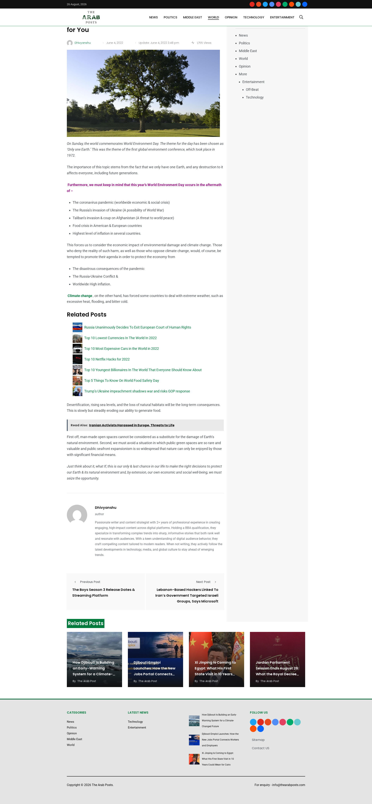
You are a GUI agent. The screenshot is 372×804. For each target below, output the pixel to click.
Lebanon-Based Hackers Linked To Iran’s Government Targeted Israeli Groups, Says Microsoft (186, 595)
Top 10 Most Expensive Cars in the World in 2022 (121, 349)
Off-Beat (252, 90)
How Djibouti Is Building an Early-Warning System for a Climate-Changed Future (219, 720)
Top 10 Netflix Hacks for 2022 (107, 359)
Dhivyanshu (105, 507)
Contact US (260, 748)
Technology (253, 17)
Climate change (80, 296)
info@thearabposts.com (288, 785)
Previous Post (90, 582)
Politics (170, 17)
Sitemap (258, 740)
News (153, 17)
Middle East (192, 17)
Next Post (203, 582)
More (243, 74)
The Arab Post (86, 681)
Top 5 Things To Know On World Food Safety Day (121, 380)
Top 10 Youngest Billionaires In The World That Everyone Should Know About (143, 370)
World (213, 17)
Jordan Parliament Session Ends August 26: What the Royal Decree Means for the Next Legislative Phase (277, 674)
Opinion (231, 17)
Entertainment (282, 17)
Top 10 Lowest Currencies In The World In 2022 (120, 338)
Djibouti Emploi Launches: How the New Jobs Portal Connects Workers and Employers (220, 740)
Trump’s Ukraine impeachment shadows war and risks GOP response (137, 391)
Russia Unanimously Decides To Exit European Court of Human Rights (137, 327)
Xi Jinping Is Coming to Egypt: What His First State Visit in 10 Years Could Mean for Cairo (218, 759)
